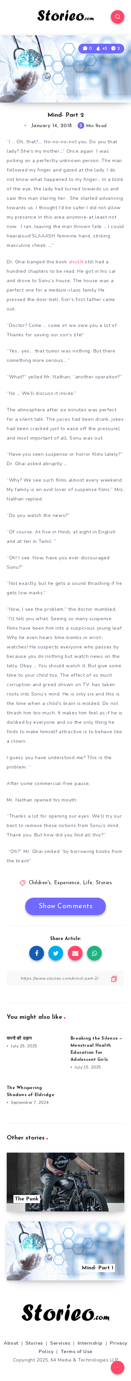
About (11, 1343)
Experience (67, 883)
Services (60, 1343)
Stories (104, 883)
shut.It (76, 262)
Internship (90, 1343)
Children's (40, 883)
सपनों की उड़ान (19, 1038)
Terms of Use (76, 1351)
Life (88, 883)
